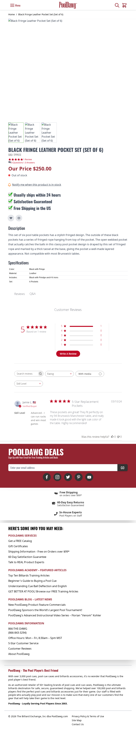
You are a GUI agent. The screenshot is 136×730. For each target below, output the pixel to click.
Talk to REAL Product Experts (26, 562)
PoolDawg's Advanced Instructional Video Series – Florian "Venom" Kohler (54, 615)
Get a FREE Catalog (20, 541)
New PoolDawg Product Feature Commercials (37, 605)
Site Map (77, 720)
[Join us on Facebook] (47, 477)
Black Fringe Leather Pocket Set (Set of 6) (40, 14)
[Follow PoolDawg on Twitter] (68, 477)
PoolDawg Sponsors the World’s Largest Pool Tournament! (45, 610)
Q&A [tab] (33, 294)
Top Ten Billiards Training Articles (29, 575)
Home (11, 14)
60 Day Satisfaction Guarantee (27, 557)
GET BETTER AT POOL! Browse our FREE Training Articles (43, 591)
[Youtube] (89, 477)
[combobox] (59, 374)
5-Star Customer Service (23, 643)
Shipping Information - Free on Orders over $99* (38, 551)
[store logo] (68, 5)
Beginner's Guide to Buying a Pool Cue (32, 581)
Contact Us (78, 724)
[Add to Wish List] (11, 218)
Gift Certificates (18, 546)
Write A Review (68, 353)
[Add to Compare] (19, 218)
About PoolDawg (19, 654)
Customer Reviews (20, 648)
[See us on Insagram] (57, 477)
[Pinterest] (79, 477)
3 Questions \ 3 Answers (23, 162)
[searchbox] (25, 373)
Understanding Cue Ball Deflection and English (37, 586)
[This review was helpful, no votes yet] (112, 437)
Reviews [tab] (19, 294)
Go (122, 467)
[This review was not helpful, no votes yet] (118, 437)
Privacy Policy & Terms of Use (88, 716)
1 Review (27, 159)
